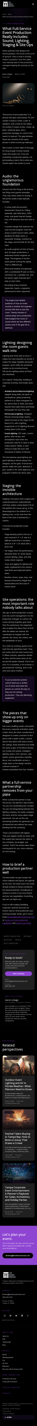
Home (4, 14)
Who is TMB (7, 1332)
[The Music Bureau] (8, 4)
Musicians (5, 1366)
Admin (9, 1417)
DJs (3, 1360)
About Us (5, 1336)
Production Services (9, 1379)
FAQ (3, 1339)
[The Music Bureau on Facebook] (10, 1315)
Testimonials (6, 1342)
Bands (4, 1354)
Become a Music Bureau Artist (12, 1369)
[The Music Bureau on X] (27, 1315)
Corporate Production (9, 1382)
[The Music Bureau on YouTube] (16, 1315)
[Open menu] (33, 4)
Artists (6, 1351)
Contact (6, 1393)
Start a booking (18, 974)
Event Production (15, 23)
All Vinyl (5, 1363)
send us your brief (23, 923)
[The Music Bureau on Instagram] (4, 1315)
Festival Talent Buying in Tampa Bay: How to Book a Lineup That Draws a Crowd (17, 1138)
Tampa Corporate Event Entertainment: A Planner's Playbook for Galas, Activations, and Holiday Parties (17, 1194)
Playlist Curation (11, 1387)
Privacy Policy (6, 1411)
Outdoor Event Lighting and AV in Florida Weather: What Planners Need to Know (18, 1084)
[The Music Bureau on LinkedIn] (22, 1315)
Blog (9, 14)
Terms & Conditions (8, 1413)
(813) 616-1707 (10, 986)
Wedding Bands (7, 1357)
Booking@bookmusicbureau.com (20, 917)
